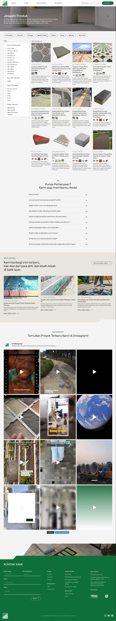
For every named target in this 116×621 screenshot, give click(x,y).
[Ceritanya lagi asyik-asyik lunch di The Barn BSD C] (58, 462)
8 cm (9, 100)
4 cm (9, 93)
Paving (62, 35)
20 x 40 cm (10, 53)
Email (5, 579)
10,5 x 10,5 (10, 48)
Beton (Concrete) (12, 112)
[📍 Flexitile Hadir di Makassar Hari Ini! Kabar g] (21, 417)
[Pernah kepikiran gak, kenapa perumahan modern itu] (94, 462)
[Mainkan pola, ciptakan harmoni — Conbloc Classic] (94, 372)
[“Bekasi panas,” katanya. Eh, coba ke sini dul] (21, 372)
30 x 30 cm (10, 66)
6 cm (9, 98)
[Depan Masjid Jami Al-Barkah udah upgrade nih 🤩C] (58, 507)
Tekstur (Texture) (12, 104)
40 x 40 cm (10, 69)
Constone (20, 35)
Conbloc (49, 574)
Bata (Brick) (11, 107)
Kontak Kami (51, 589)
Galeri (26, 3)
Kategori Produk (69, 571)
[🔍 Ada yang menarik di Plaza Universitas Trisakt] (94, 417)
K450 (9, 81)
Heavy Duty (68, 574)
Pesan (5, 587)
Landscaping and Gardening (73, 577)
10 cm (9, 91)
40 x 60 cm (10, 71)
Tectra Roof (82, 35)
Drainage (30, 35)
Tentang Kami (58, 3)
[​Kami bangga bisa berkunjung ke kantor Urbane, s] (58, 417)
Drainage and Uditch (70, 586)
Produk (13, 3)
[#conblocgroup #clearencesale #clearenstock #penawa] (94, 507)
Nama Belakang (27, 571)
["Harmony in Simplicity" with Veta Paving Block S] (58, 372)
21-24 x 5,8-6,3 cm (13, 62)
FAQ (48, 586)
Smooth (9, 114)
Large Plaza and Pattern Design (71, 583)
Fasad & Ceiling (41, 35)
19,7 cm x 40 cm (12, 50)
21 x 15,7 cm (11, 57)
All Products (9, 35)
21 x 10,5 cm (11, 55)
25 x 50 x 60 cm (12, 64)
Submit (35, 598)
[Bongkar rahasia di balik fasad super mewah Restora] (21, 462)
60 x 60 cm (10, 73)
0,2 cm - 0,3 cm (12, 88)
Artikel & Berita (41, 3)
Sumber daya (68, 590)
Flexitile (49, 579)
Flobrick (53, 35)
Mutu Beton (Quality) (12, 78)
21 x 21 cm (10, 60)
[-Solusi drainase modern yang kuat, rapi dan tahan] (21, 507)
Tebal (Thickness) (12, 85)
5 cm (9, 95)
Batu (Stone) (11, 110)
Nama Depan (7, 571)
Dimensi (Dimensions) (13, 45)
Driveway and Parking (71, 579)
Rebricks (71, 35)
